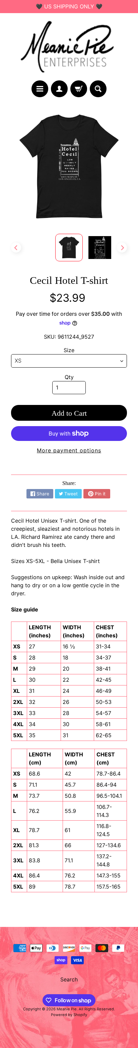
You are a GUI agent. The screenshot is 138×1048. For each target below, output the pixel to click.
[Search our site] (98, 88)
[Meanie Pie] (69, 46)
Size (69, 350)
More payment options (69, 450)
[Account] (59, 88)
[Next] (122, 247)
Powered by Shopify (69, 1014)
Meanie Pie (67, 1009)
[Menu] (39, 88)
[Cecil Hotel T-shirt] (100, 247)
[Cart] (78, 88)
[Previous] (16, 247)
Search (69, 979)
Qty (69, 377)
